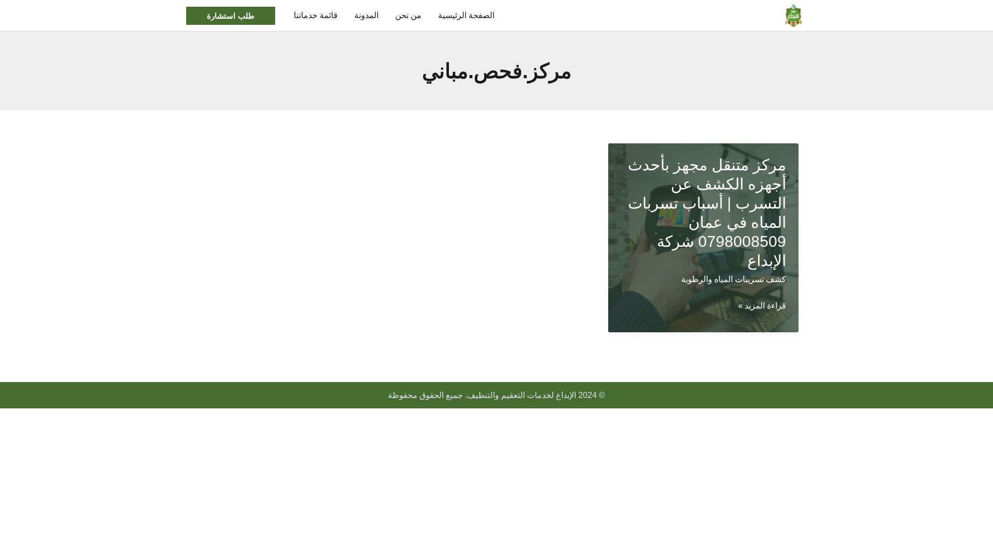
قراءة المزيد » (762, 307)
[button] (230, 16)
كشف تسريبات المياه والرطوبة (733, 279)
